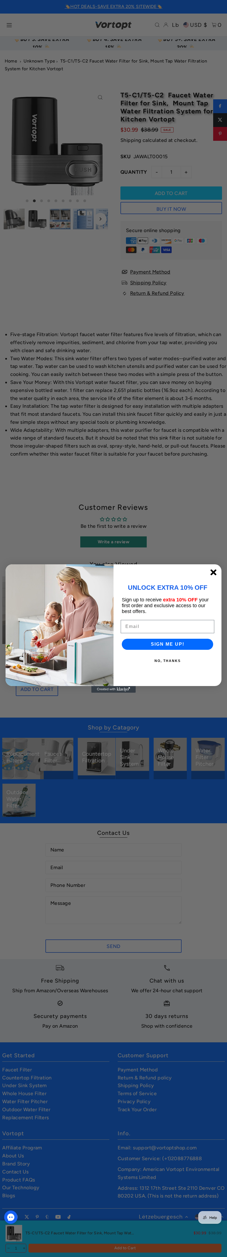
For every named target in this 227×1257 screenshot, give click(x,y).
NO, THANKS (167, 661)
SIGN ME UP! (167, 644)
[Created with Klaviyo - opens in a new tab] (113, 689)
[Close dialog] (213, 572)
